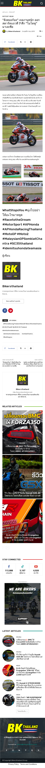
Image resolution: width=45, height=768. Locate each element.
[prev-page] (3, 547)
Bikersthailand (14, 31)
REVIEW (22, 443)
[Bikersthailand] (4, 31)
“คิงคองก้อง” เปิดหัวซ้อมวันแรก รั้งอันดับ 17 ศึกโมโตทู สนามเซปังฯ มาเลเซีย (11, 364)
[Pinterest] (25, 750)
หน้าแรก (5, 12)
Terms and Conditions (28, 764)
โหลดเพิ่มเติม (22, 711)
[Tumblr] (32, 750)
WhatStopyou (7, 337)
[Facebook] (6, 750)
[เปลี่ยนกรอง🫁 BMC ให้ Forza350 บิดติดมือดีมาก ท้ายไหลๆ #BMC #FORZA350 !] (22, 432)
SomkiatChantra (27, 334)
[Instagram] (13, 750)
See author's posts (13, 301)
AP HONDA (12, 320)
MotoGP (12, 12)
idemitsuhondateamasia (11, 334)
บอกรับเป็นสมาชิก (36, 565)
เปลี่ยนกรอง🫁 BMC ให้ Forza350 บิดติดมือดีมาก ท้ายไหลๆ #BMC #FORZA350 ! (22, 448)
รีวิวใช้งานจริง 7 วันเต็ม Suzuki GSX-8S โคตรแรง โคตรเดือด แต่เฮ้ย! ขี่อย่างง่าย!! (22, 494)
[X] (38, 750)
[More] (30, 42)
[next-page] (7, 547)
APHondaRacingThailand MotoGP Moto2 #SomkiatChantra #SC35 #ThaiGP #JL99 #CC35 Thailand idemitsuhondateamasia (22, 327)
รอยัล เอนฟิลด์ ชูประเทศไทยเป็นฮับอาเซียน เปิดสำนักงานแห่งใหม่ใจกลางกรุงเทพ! (33, 364)
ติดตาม (23, 565)
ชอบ (9, 565)
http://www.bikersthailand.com (22, 392)
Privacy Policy (13, 764)
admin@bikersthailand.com (27, 744)
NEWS (11, 16)
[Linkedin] (19, 750)
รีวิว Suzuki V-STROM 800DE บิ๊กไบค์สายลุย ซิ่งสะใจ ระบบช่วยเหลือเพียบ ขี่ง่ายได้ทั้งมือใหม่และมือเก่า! (29, 686)
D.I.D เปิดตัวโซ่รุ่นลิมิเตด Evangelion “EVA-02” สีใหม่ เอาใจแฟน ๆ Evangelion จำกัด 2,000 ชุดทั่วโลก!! (22, 537)
